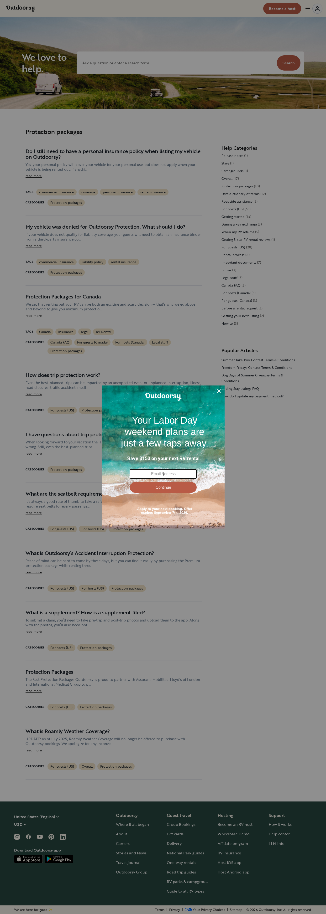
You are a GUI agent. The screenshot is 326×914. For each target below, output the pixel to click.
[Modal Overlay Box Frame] (163, 457)
